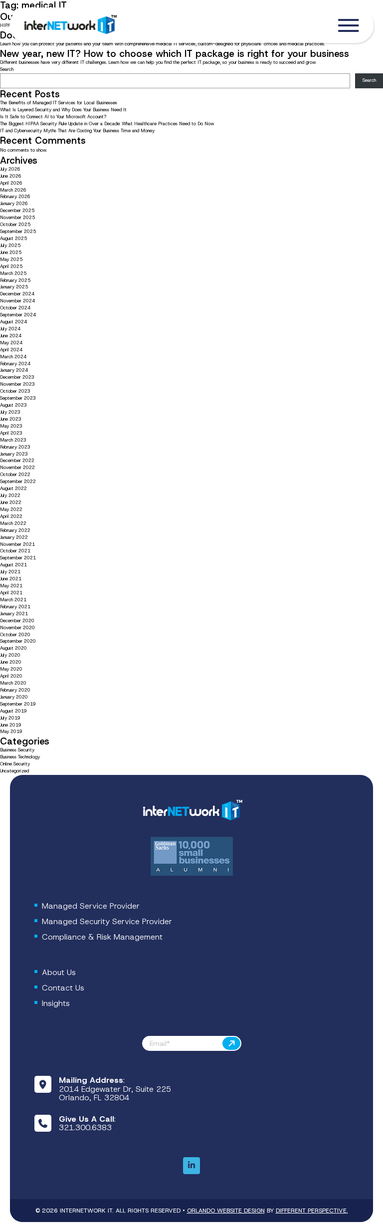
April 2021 (11, 593)
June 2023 (10, 419)
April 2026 (11, 183)
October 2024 (15, 308)
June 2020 (10, 662)
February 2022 (15, 530)
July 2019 (10, 718)
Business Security (17, 750)
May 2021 (11, 586)
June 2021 (10, 579)
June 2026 (10, 176)
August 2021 (13, 565)
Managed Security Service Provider (107, 921)
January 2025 (14, 287)
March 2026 (13, 190)
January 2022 (14, 537)
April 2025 (11, 266)
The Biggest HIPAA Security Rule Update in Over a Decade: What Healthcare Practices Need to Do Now (107, 124)
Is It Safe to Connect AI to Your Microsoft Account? (54, 117)
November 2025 (17, 218)
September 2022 (18, 482)
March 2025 (13, 273)
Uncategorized (14, 771)
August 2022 (13, 489)
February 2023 (15, 447)
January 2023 (14, 454)
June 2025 (10, 252)
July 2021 (10, 572)
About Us (59, 972)
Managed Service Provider (91, 906)
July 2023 (10, 412)
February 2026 (15, 197)
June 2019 (10, 725)
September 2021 (18, 558)
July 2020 (10, 655)
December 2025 (17, 211)
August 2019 (13, 711)
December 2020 (17, 621)
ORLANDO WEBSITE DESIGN (226, 1211)
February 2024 (15, 364)
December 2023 (17, 377)
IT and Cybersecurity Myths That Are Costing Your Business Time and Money (77, 131)
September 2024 (18, 315)
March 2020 (13, 683)
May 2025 (11, 259)
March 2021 (13, 600)
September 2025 (18, 232)
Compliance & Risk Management (102, 937)
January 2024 (14, 370)
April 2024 (11, 350)
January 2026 (14, 204)
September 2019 (18, 704)
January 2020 (14, 697)
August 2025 (13, 239)
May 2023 (11, 426)
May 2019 (11, 732)
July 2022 (10, 495)
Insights (56, 1003)
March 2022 (13, 523)
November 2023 (17, 384)
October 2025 (15, 225)
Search (6, 69)
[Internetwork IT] (191, 811)
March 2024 (13, 357)
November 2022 (17, 468)
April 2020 (11, 676)
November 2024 (17, 301)
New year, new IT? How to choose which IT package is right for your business (174, 53)
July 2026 (10, 169)
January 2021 (14, 614)
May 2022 (11, 509)
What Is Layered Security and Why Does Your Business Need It (63, 110)
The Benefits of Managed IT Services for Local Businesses (58, 103)
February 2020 (15, 690)
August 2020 (13, 648)
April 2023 (11, 433)
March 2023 (13, 440)
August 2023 (13, 405)
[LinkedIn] (191, 1165)
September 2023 (18, 398)
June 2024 (10, 336)
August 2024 (13, 322)
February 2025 (15, 280)
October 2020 (15, 635)
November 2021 (17, 544)
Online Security (15, 764)
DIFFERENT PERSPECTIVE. (312, 1211)
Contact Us (63, 988)
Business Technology (20, 757)
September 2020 (18, 641)
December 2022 (17, 461)
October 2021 (15, 551)
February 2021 (15, 607)
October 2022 (15, 475)
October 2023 (15, 391)
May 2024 (11, 343)
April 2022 (11, 516)
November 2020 (17, 628)
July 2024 (10, 329)
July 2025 (10, 245)
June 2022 (10, 502)
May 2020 (11, 669)
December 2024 (17, 294)
